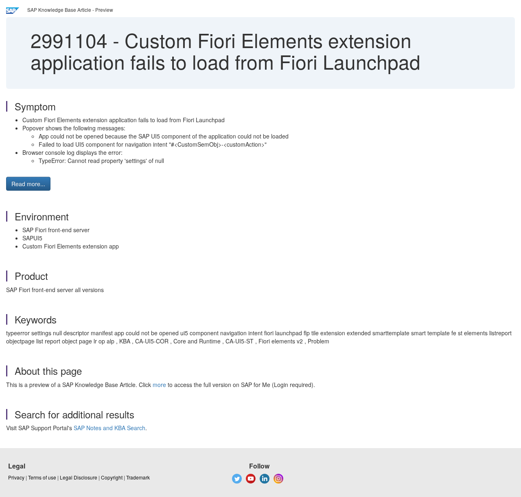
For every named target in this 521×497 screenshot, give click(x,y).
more (159, 384)
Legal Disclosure (78, 477)
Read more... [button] (28, 184)
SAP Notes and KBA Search (109, 428)
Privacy (16, 477)
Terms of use (42, 477)
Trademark (138, 477)
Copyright (112, 477)
